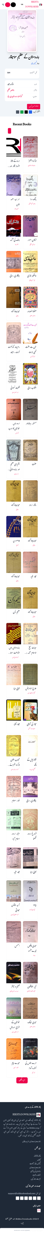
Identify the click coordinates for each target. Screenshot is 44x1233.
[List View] (5, 131)
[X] (34, 1198)
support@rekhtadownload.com (21, 1193)
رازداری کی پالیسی (35, 1171)
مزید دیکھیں (22, 1080)
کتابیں (39, 1160)
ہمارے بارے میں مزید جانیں (31, 1141)
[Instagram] (26, 1198)
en (39, 1210)
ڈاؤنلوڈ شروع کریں (33, 106)
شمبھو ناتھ (34, 63)
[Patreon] (13, 4)
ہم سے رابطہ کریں (36, 1179)
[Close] (3, 4)
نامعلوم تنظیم (10, 90)
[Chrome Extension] (17, 4)
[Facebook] (39, 1198)
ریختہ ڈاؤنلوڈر (37, 1156)
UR (22, 5)
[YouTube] (30, 1198)
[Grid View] (9, 131)
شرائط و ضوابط (37, 1175)
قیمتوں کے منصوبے (35, 1163)
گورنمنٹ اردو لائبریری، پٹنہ (14, 96)
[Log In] (7, 4)
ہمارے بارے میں (35, 1167)
